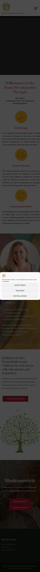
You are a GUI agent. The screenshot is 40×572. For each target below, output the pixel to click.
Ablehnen (20, 290)
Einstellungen (20, 296)
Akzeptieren (20, 285)
